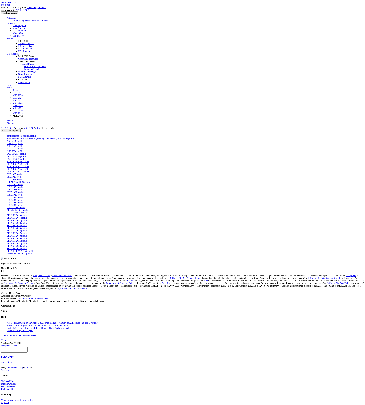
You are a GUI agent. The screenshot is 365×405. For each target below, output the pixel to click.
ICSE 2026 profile (15, 202)
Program (11, 23)
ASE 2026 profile (15, 151)
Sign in (10, 120)
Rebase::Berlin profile (17, 212)
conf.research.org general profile (21, 136)
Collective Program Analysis (20, 330)
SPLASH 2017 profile (17, 233)
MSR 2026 (18, 95)
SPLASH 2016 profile (17, 230)
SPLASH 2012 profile (17, 220)
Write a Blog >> (8, 2)
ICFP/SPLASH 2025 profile (20, 182)
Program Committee (33, 69)
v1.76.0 (27, 367)
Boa (206, 280)
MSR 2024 (18, 100)
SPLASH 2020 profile (17, 238)
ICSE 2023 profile (15, 195)
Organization (13, 54)
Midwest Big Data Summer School (186, 278)
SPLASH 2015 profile (17, 228)
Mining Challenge (26, 46)
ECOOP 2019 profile (16, 159)
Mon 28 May (18, 33)
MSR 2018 (28, 128)
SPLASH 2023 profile (17, 246)
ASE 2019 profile (15, 141)
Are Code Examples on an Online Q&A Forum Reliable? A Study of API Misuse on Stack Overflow (52, 323)
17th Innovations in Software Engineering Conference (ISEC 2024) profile (40, 138)
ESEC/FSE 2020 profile (18, 164)
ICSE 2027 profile (15, 205)
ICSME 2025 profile (16, 207)
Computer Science (41, 275)
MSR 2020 (18, 110)
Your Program (19, 28)
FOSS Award (24, 51)
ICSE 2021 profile (15, 189)
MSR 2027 (18, 93)
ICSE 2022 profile (15, 192)
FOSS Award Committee (35, 66)
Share (3, 340)
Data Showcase (25, 48)
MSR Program (19, 25)
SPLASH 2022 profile (17, 243)
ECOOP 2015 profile (16, 154)
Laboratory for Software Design (18, 283)
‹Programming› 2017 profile (19, 253)
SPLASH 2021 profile (17, 241)
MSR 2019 (18, 113)
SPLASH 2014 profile (17, 225)
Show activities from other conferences (18, 335)
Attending (11, 18)
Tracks (10, 38)
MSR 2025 (18, 98)
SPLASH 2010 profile (17, 215)
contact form (6, 362)
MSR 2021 (18, 108)
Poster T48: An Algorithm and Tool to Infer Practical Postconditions (37, 325)
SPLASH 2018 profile (17, 236)
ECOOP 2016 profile (16, 156)
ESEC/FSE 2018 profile (18, 161)
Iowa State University (62, 275)
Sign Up (5, 402)
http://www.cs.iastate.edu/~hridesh (32, 298)
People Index (24, 82)
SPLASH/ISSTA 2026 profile (20, 251)
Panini (130, 280)
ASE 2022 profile (15, 143)
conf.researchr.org (15, 367)
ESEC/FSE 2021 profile (18, 166)
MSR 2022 (18, 105)
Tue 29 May (18, 36)
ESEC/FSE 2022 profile (18, 169)
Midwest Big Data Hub (337, 283)
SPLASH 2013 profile (17, 223)
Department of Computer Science (121, 283)
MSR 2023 (18, 103)
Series (15, 90)
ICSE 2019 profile (15, 184)
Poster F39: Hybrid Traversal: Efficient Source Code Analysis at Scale (38, 328)
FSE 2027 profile (14, 179)
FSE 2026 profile (14, 177)
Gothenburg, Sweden (36, 7)
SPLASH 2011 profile (17, 218)
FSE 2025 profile (14, 174)
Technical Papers (26, 43)
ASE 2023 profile (15, 146)
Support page (6, 370)
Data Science (168, 283)
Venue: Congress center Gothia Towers (30, 20)
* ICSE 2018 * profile (10, 131)
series (18, 128)
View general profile (9, 345)
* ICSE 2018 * (22, 10)
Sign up (10, 123)
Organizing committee (28, 59)
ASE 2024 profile (15, 148)
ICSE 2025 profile (15, 200)
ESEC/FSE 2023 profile (18, 171)
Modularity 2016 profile (17, 210)
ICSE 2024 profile (15, 197)
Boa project (351, 275)
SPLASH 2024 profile (17, 248)
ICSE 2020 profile (15, 187)
